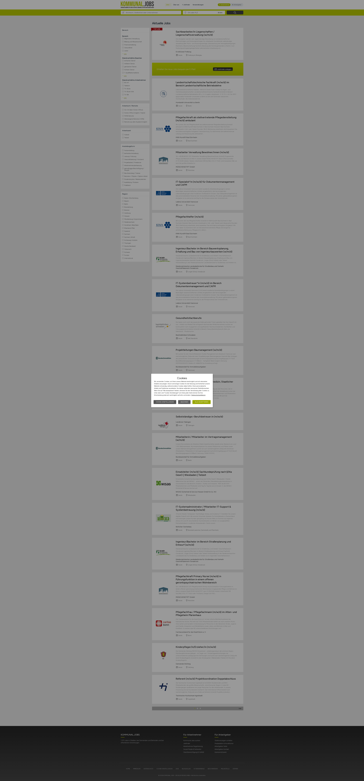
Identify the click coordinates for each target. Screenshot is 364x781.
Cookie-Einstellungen (165, 402)
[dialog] (182, 390)
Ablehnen (184, 402)
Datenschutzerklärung (198, 395)
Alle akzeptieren (201, 402)
